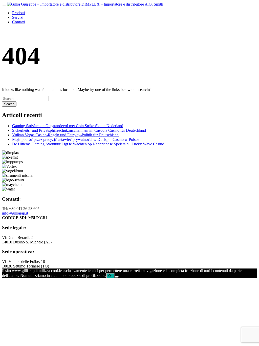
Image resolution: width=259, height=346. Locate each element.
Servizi (17, 17)
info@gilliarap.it (15, 213)
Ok (110, 276)
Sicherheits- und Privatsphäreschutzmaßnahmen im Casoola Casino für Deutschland (79, 130)
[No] (117, 277)
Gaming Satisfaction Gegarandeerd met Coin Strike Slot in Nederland (67, 126)
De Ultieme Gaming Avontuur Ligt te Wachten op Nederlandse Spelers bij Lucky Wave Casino (88, 144)
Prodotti (18, 13)
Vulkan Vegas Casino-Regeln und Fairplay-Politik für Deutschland (65, 135)
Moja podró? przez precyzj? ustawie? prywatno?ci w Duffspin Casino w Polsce (75, 139)
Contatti (18, 22)
